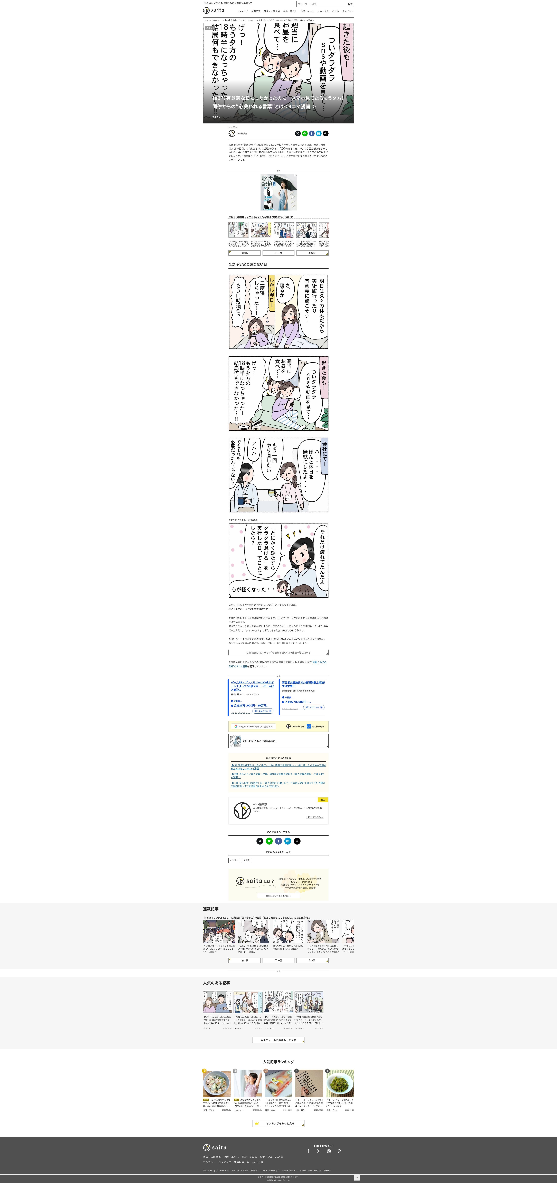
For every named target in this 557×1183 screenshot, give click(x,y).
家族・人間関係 (272, 11)
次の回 (312, 253)
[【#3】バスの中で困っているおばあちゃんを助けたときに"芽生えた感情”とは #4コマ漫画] (284, 230)
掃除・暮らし (290, 11)
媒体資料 (327, 1170)
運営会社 (317, 1170)
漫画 (247, 860)
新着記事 (256, 11)
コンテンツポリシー (267, 1170)
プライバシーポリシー (286, 1170)
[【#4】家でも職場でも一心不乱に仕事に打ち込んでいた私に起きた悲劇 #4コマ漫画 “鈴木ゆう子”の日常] (306, 230)
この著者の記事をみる (315, 817)
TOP (206, 20)
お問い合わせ (208, 1170)
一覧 (280, 253)
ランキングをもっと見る (280, 1123)
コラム (235, 860)
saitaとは (258, 1162)
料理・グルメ (307, 11)
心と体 (335, 11)
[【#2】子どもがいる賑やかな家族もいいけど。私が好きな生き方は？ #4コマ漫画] (261, 230)
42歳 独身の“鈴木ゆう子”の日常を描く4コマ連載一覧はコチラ (278, 652)
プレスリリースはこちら (225, 1170)
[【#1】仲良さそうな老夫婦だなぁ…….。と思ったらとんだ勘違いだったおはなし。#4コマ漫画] (238, 230)
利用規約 (253, 1170)
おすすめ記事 (242, 1170)
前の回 (245, 253)
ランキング (242, 11)
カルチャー (348, 11)
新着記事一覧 (241, 1162)
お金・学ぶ (323, 11)
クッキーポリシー (305, 1170)
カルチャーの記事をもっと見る (278, 1040)
